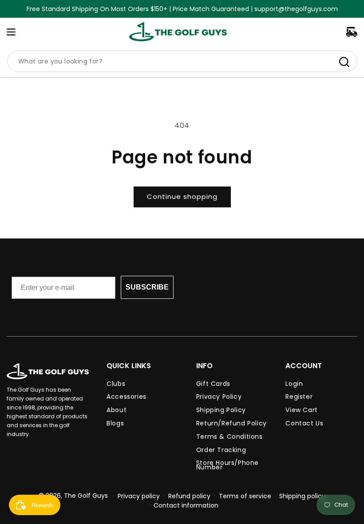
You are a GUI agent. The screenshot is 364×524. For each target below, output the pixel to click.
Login (294, 384)
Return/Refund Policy (231, 423)
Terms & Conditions (229, 436)
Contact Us (304, 423)
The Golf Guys (86, 495)
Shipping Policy (221, 409)
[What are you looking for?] (344, 62)
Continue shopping (182, 196)
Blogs (115, 423)
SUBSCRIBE (147, 287)
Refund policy (189, 496)
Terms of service (245, 496)
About (117, 409)
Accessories (126, 396)
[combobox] (182, 61)
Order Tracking (221, 449)
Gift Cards (213, 384)
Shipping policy (302, 496)
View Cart (301, 409)
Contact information (186, 505)
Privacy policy (139, 496)
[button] (11, 32)
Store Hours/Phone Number (227, 465)
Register (299, 396)
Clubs (116, 384)
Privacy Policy (218, 396)
